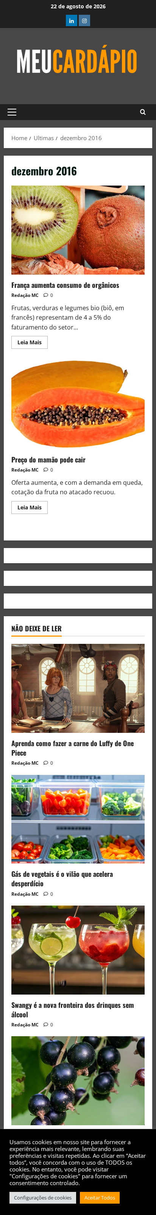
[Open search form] (143, 112)
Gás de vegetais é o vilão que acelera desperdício (62, 878)
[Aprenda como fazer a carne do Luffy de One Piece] (78, 688)
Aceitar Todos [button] (99, 1197)
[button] (12, 112)
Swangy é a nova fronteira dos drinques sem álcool (72, 1009)
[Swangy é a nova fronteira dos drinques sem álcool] (78, 950)
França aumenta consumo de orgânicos (78, 230)
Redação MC (25, 295)
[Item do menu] (71, 20)
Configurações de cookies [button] (43, 1197)
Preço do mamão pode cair (78, 404)
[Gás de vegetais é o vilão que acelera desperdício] (78, 819)
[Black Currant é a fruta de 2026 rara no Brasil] (78, 1080)
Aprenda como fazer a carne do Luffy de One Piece (72, 747)
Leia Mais (32, 341)
